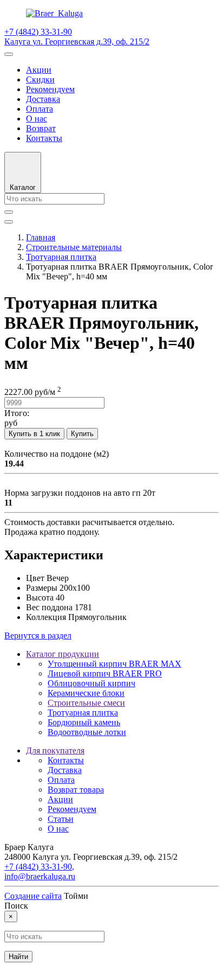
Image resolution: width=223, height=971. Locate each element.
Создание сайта (33, 895)
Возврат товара (76, 789)
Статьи (61, 818)
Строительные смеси (86, 702)
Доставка (43, 99)
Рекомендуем (50, 89)
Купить (82, 434)
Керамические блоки (86, 693)
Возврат (41, 128)
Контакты (44, 138)
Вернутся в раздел (37, 635)
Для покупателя (55, 750)
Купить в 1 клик (34, 434)
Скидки (40, 79)
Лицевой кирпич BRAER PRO (105, 673)
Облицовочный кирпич (91, 683)
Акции (38, 69)
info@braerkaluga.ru (39, 876)
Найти (18, 957)
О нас (36, 118)
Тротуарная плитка (83, 712)
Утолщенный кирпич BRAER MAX (114, 663)
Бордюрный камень (84, 722)
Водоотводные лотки (87, 732)
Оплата (39, 108)
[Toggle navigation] (8, 54)
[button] (22, 172)
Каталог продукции (62, 654)
